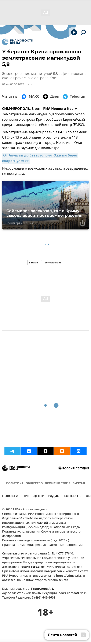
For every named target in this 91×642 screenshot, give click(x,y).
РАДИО (53, 496)
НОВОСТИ (10, 496)
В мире (33, 262)
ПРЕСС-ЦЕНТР (33, 496)
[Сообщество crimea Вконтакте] (29, 451)
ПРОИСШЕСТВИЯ (57, 483)
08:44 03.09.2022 (13, 84)
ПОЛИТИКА (14, 483)
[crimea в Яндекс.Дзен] (45, 451)
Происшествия (52, 262)
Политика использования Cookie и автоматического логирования (41, 534)
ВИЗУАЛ (79, 483)
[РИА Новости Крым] (17, 42)
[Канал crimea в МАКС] (78, 451)
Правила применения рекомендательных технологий (42, 545)
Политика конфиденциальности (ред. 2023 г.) (35, 540)
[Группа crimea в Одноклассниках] (62, 451)
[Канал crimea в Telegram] (12, 451)
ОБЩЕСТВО (34, 483)
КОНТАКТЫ (72, 496)
